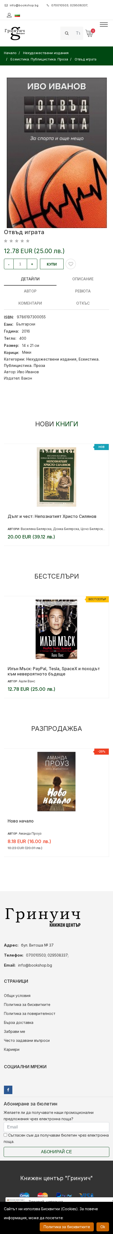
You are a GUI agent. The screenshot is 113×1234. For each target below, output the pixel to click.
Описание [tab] (83, 279)
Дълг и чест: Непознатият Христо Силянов (52, 516)
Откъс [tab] (83, 303)
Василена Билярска (36, 529)
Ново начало (21, 821)
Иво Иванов (28, 372)
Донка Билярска (66, 529)
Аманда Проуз (30, 833)
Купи (52, 264)
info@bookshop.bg (24, 5)
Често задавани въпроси (27, 1040)
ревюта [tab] (83, 291)
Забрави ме (14, 1031)
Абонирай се (56, 1152)
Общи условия (17, 995)
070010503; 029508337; (69, 5)
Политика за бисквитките (27, 1004)
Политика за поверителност (29, 1013)
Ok (102, 1226)
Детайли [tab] (30, 279)
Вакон (26, 378)
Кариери (11, 1049)
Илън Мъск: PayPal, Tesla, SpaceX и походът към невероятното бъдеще (54, 671)
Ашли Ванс (27, 681)
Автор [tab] (30, 291)
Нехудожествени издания (51, 359)
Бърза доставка (18, 1022)
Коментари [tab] (30, 303)
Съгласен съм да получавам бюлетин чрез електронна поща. (56, 1138)
